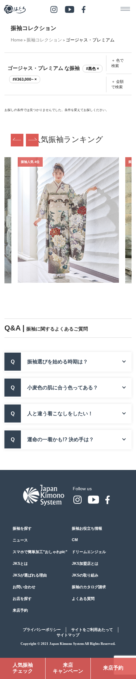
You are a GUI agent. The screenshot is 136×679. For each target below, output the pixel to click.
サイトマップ (68, 635)
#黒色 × (92, 68)
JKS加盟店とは (85, 563)
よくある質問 (83, 598)
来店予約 (20, 610)
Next (32, 140)
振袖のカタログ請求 (89, 587)
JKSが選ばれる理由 (30, 575)
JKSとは (20, 563)
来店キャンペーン (68, 668)
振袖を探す (22, 528)
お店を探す (22, 598)
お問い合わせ (24, 587)
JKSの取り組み (85, 575)
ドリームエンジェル (89, 552)
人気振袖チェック (23, 668)
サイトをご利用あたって (92, 629)
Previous (17, 140)
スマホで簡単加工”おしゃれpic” (40, 552)
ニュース (20, 540)
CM (75, 540)
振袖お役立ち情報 (87, 528)
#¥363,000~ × (25, 79)
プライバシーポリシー (42, 629)
